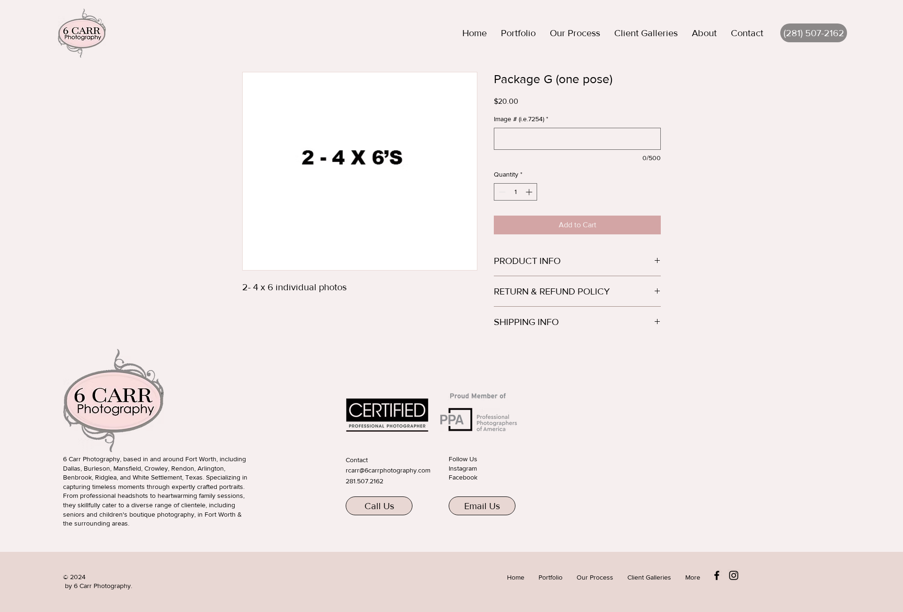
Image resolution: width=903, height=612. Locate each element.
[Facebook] (717, 575)
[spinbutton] (515, 192)
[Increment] (530, 192)
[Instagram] (734, 575)
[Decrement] (501, 192)
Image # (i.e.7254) (521, 119)
